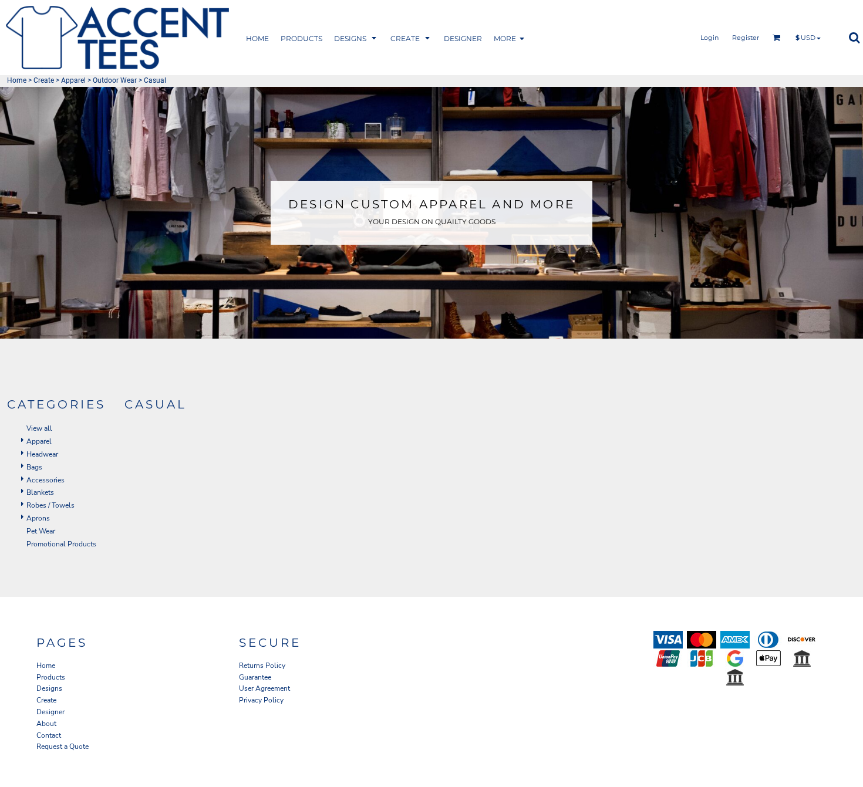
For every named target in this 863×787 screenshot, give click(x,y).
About (46, 723)
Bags (34, 467)
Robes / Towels (50, 505)
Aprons (38, 518)
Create (43, 80)
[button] (301, 38)
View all (39, 428)
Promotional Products (61, 544)
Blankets (40, 492)
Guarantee (255, 677)
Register (745, 37)
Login (709, 37)
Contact (48, 735)
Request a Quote (62, 746)
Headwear (42, 454)
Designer (50, 712)
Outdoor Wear (115, 80)
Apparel (73, 80)
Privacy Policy (261, 700)
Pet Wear (40, 531)
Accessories (45, 480)
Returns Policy (262, 665)
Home (16, 80)
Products (50, 677)
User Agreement (264, 688)
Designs (49, 688)
